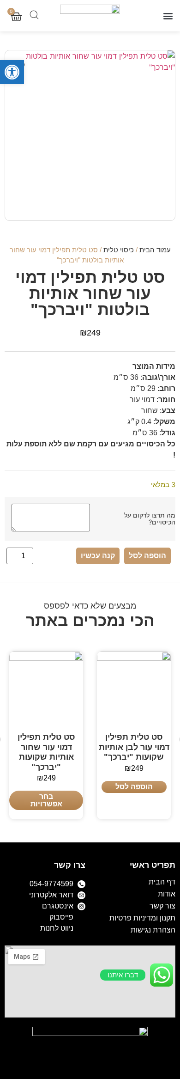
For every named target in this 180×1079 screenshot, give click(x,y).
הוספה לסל (147, 556)
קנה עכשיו (98, 556)
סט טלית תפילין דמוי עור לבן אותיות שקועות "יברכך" (134, 747)
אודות (166, 894)
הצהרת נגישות (153, 930)
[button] (12, 72)
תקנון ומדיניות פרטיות (142, 918)
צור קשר (162, 906)
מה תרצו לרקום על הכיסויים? (149, 518)
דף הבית (162, 882)
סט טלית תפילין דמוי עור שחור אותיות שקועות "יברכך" (46, 752)
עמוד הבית (155, 250)
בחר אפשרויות (46, 800)
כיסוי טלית (118, 250)
